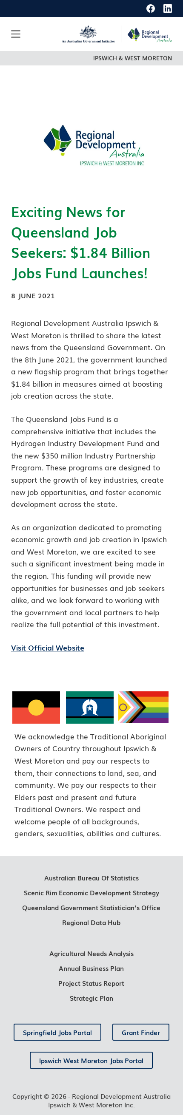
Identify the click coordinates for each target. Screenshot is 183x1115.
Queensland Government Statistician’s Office (91, 907)
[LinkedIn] (167, 8)
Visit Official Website (47, 647)
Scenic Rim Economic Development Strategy (91, 892)
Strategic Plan (91, 997)
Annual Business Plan (91, 968)
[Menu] (15, 34)
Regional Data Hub (91, 922)
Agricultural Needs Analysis (91, 953)
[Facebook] (150, 8)
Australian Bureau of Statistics (91, 877)
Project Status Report (91, 983)
